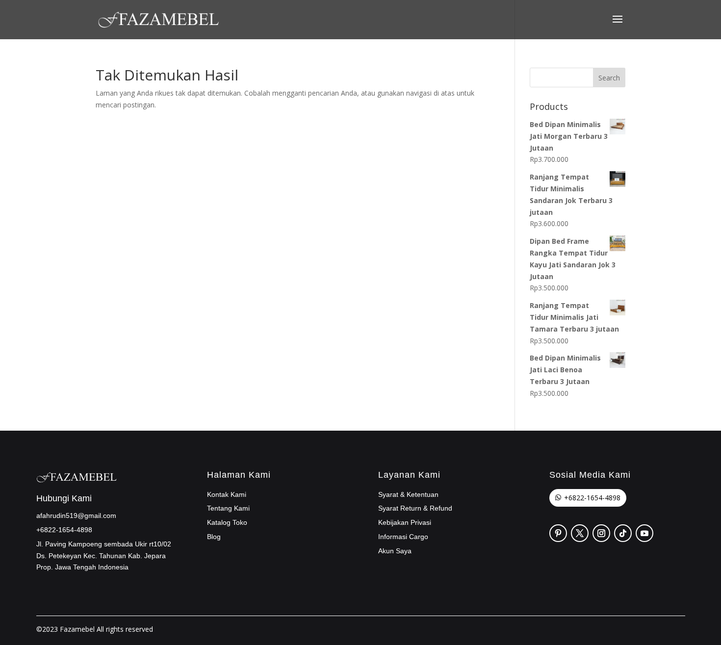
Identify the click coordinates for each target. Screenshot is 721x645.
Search (609, 77)
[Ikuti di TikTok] (623, 533)
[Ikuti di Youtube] (644, 533)
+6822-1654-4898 (592, 497)
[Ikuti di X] (580, 533)
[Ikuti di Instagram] (601, 533)
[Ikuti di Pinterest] (558, 533)
